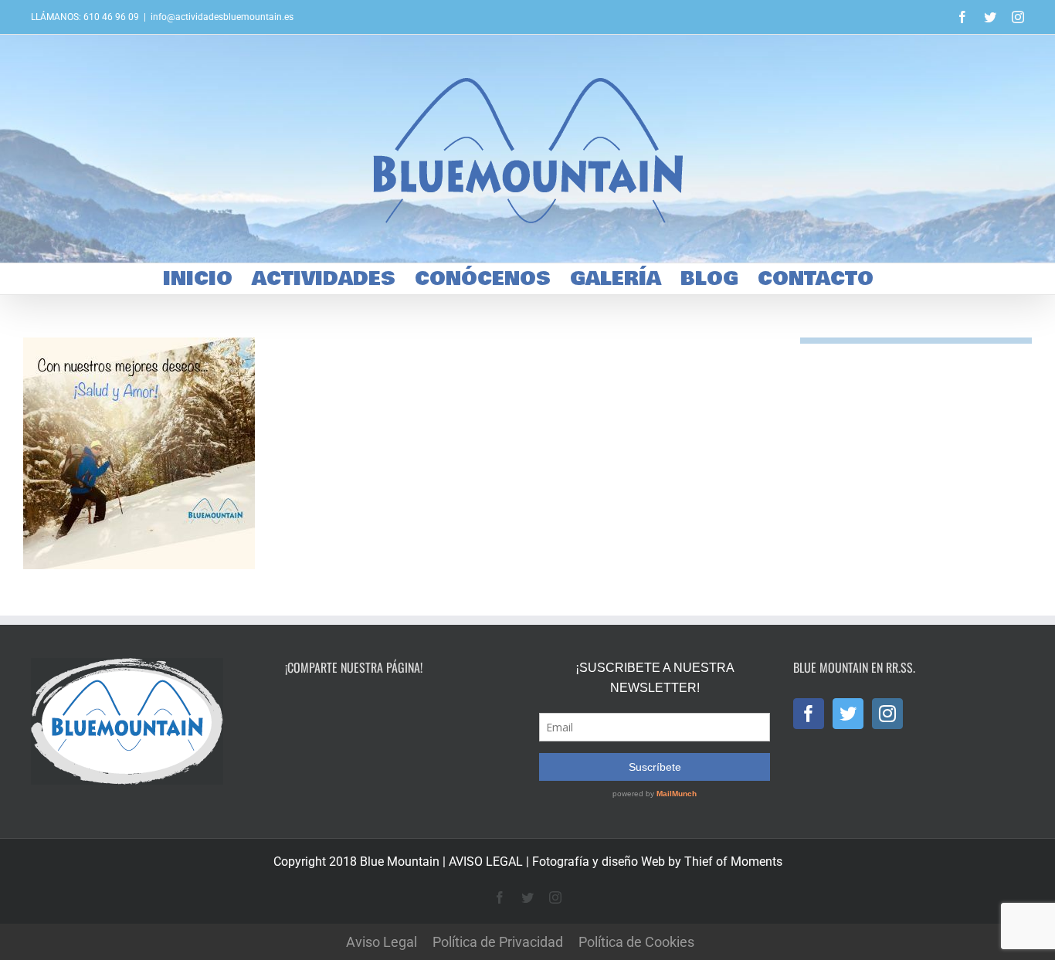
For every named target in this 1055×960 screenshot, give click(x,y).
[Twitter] (848, 713)
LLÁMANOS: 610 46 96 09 (85, 17)
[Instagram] (887, 713)
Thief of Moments (733, 861)
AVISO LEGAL (486, 861)
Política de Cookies (636, 942)
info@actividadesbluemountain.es (222, 17)
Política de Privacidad (498, 942)
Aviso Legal (381, 942)
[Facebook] (808, 713)
